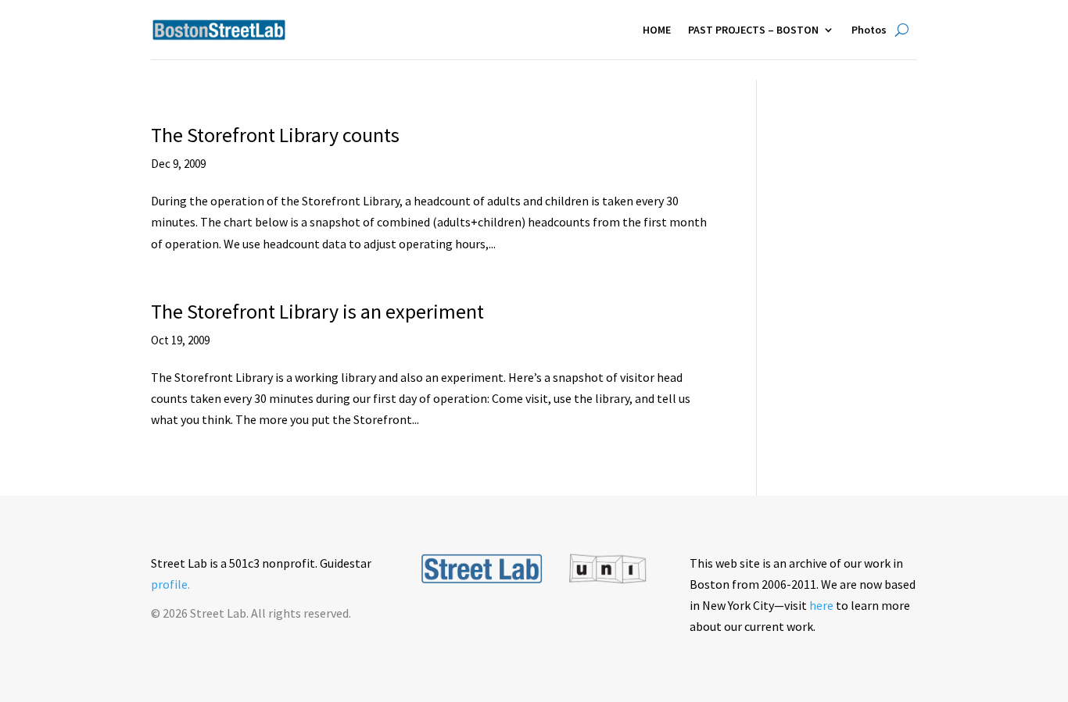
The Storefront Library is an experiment (317, 311)
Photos (869, 30)
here (821, 605)
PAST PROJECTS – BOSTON (753, 30)
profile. (170, 584)
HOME (657, 30)
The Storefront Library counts (275, 135)
